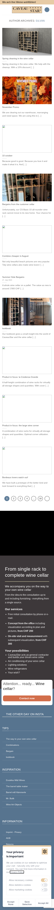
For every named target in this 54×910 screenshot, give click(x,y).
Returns (10, 844)
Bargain (9, 751)
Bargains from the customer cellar (18, 204)
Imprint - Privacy (13, 832)
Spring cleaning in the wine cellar (17, 58)
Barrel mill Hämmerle (16, 792)
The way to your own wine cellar (21, 739)
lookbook (6, 328)
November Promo (10, 107)
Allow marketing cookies (20, 889)
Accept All (43, 903)
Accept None (10, 903)
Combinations (12, 745)
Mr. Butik (10, 798)
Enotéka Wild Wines (15, 780)
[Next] (47, 498)
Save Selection (27, 903)
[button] (4, 9)
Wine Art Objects (14, 804)
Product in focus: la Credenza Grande (20, 377)
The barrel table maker (17, 786)
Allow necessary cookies (21, 880)
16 (40, 498)
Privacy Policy (17, 872)
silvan (40, 21)
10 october (7, 156)
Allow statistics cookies (20, 885)
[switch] (44, 880)
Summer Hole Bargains (13, 277)
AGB (8, 838)
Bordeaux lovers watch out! (15, 477)
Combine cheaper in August (15, 256)
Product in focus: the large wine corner (20, 425)
